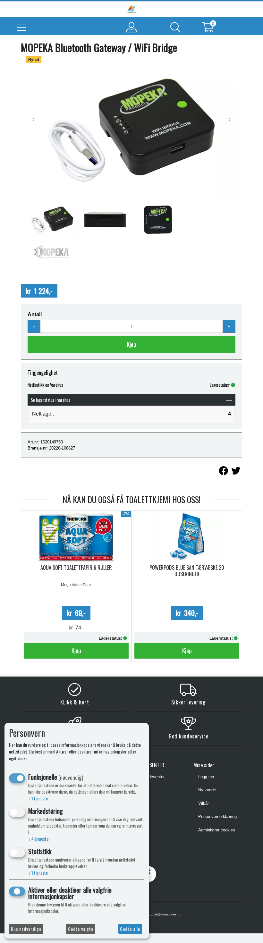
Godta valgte (80, 928)
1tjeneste (38, 798)
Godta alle (130, 928)
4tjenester (39, 838)
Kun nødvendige (26, 928)
